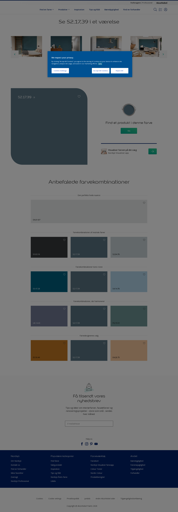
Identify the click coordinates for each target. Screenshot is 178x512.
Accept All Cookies (100, 71)
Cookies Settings (60, 71)
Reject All (119, 71)
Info (100, 64)
